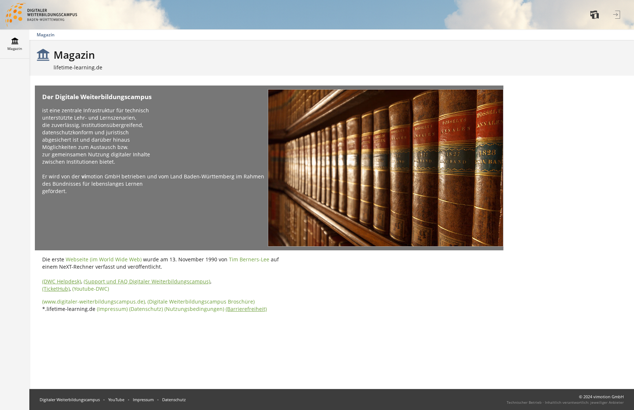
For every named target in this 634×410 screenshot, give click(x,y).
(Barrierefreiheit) (246, 308)
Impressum (143, 399)
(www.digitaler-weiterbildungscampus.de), (94, 301)
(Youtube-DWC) (90, 288)
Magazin (46, 35)
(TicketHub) (56, 288)
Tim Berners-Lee (249, 259)
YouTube (116, 399)
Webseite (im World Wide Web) (104, 259)
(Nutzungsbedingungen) (194, 308)
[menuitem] (595, 15)
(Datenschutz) (146, 308)
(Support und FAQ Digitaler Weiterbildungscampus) (147, 281)
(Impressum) (112, 308)
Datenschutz (174, 399)
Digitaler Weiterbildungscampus (70, 399)
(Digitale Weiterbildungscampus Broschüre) (201, 301)
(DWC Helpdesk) (61, 281)
